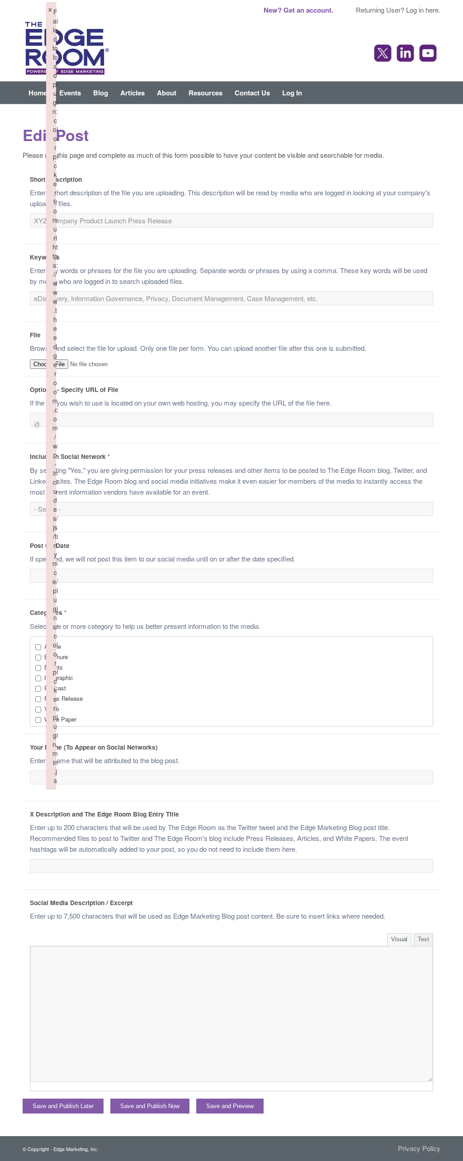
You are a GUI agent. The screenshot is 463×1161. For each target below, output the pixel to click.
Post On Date (50, 545)
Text (423, 939)
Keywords (45, 256)
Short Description (56, 179)
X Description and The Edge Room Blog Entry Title (104, 813)
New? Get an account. (298, 10)
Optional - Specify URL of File (74, 389)
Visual (399, 939)
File (35, 334)
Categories (48, 612)
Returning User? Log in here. (398, 9)
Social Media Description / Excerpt (81, 902)
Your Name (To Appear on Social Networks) (94, 746)
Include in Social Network (70, 456)
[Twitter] (384, 54)
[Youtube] (429, 54)
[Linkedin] (406, 54)
